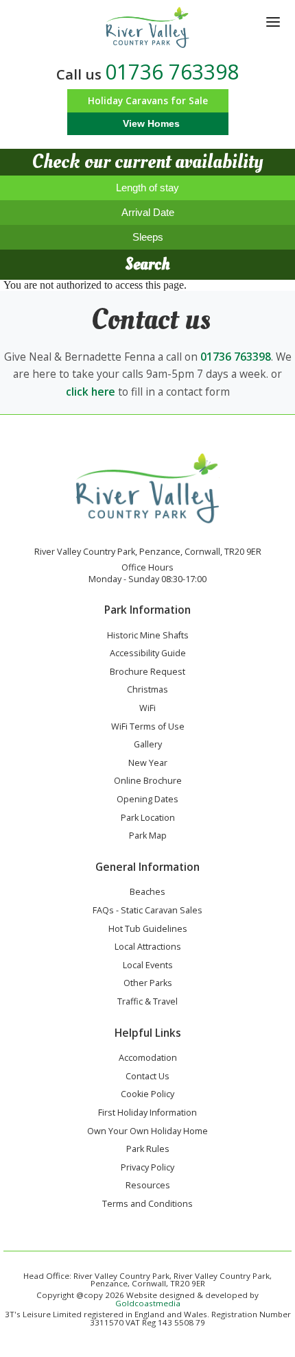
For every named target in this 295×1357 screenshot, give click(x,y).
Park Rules (147, 1150)
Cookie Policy (147, 1095)
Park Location (148, 819)
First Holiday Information (147, 1113)
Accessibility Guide (148, 654)
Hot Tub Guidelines (147, 930)
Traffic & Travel (147, 1002)
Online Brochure (148, 781)
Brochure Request (147, 672)
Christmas (147, 690)
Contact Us (147, 1077)
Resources (148, 1186)
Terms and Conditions (147, 1205)
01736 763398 (172, 72)
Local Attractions (148, 947)
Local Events (148, 966)
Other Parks (147, 984)
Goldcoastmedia (147, 1303)
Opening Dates (147, 800)
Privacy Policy (147, 1168)
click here (90, 391)
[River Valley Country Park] (148, 27)
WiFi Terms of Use (148, 727)
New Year (147, 764)
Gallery (148, 745)
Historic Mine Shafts (148, 636)
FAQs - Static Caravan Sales (147, 911)
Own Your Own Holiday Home (147, 1132)
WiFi (147, 709)
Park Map (148, 836)
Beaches (147, 893)
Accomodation (148, 1059)
